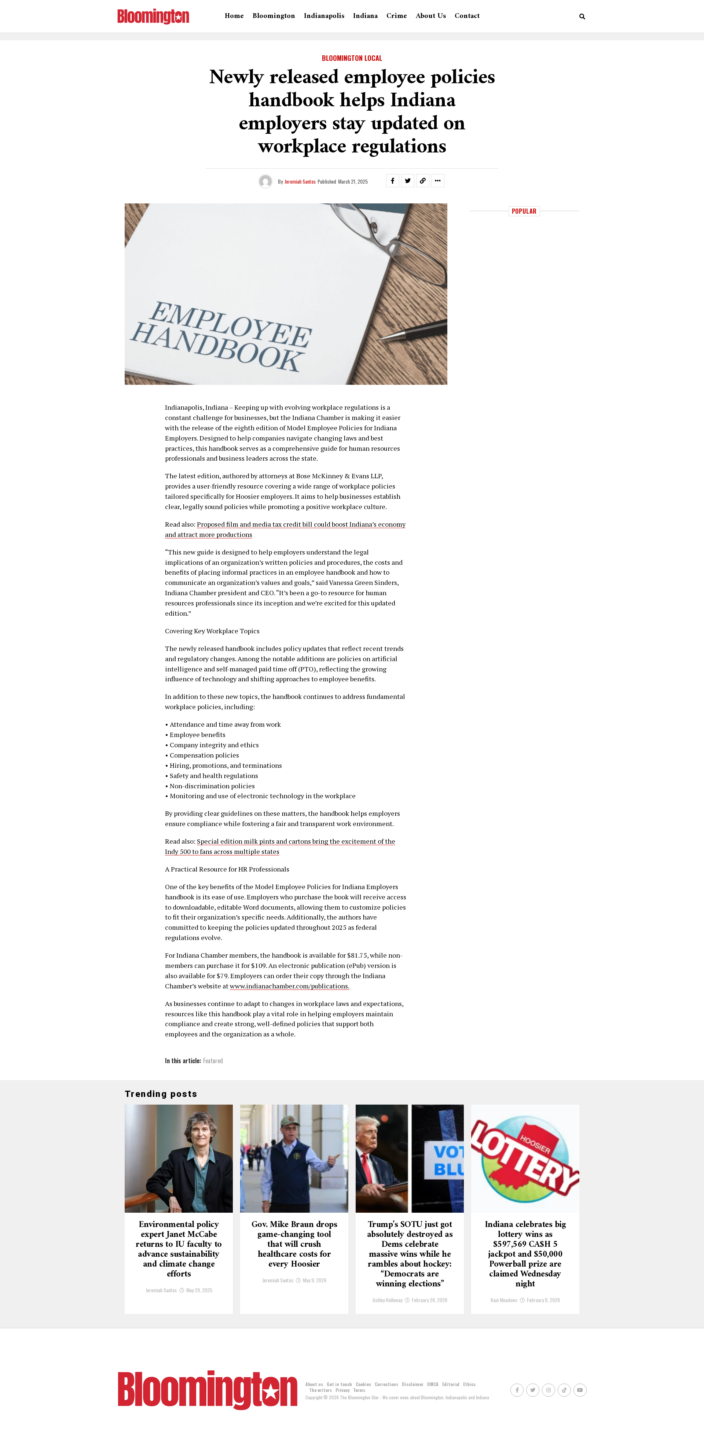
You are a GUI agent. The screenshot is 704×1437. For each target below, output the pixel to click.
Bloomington (274, 16)
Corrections (386, 1384)
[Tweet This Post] (407, 180)
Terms (359, 1390)
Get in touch (339, 1384)
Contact (467, 16)
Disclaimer (412, 1384)
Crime (396, 16)
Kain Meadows (504, 1300)
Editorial (450, 1384)
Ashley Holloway (387, 1300)
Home (234, 16)
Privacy (342, 1390)
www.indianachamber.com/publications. (289, 985)
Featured (213, 1061)
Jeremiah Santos (300, 181)
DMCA (433, 1384)
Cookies (363, 1384)
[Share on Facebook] (392, 180)
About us (431, 16)
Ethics (469, 1384)
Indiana (365, 16)
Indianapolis (324, 16)
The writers (320, 1390)
